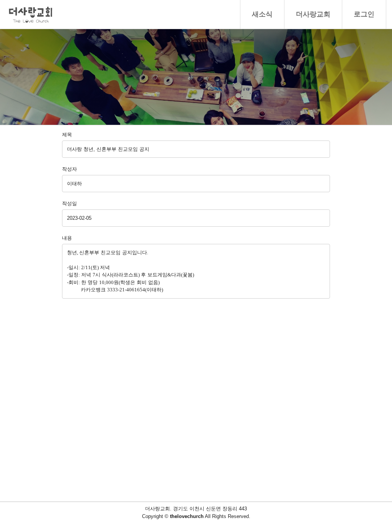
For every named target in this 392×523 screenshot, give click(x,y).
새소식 (262, 14)
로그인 (364, 14)
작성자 (69, 169)
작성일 (69, 203)
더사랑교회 (313, 14)
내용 (67, 238)
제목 (67, 134)
